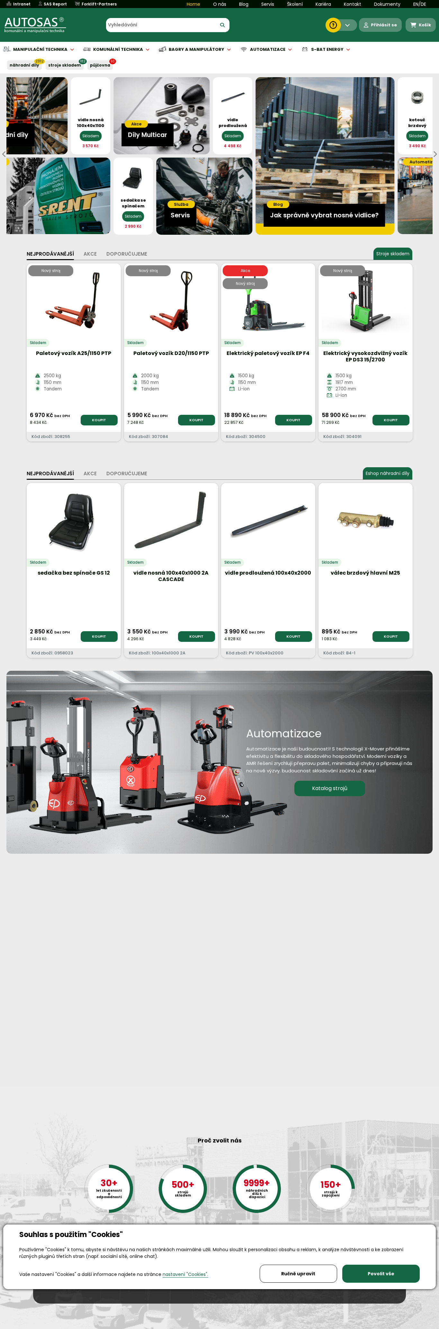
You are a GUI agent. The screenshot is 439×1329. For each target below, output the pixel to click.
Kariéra (323, 4)
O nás (219, 4)
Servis (267, 4)
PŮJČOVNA (100, 65)
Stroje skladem (392, 253)
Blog (243, 4)
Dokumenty (387, 4)
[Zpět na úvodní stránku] (39, 25)
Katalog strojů (329, 788)
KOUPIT (99, 420)
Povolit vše (381, 1273)
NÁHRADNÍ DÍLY (24, 65)
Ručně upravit (298, 1273)
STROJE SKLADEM (64, 65)
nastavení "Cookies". (185, 1274)
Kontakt (352, 4)
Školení (295, 4)
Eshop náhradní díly (387, 473)
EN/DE (419, 4)
